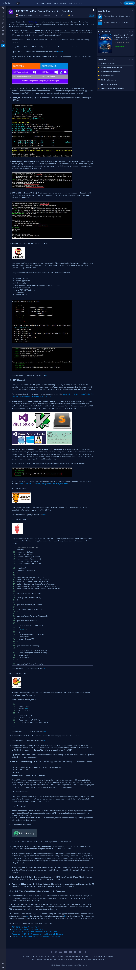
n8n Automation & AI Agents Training (112, 88)
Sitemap (110, 956)
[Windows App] (70, 952)
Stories (34, 959)
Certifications (102, 956)
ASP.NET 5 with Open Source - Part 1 (25, 927)
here (63, 47)
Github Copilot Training (108, 80)
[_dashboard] (3, 16)
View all (131, 11)
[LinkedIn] (60, 952)
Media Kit (54, 956)
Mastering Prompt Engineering (110, 71)
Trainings (63, 3)
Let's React (53, 959)
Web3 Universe (62, 959)
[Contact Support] (84, 952)
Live (75, 3)
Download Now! (119, 46)
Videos (48, 3)
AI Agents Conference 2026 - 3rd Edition (116, 22)
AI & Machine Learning (107, 63)
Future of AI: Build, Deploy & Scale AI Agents (117, 16)
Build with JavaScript (98, 959)
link (44, 514)
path (27, 916)
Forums (55, 3)
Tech (37, 3)
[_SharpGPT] (3, 41)
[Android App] (75, 952)
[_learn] (3, 23)
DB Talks (46, 959)
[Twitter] (56, 952)
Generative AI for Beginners (109, 84)
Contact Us (33, 956)
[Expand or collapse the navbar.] (3, 8)
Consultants (76, 956)
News (43, 3)
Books (70, 3)
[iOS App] (79, 952)
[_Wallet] (3, 19)
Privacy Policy (42, 956)
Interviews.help (72, 959)
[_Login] (3, 967)
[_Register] (3, 963)
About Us (26, 956)
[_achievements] (3, 26)
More (80, 3)
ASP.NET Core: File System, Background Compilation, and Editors (44, 484)
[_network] (3, 30)
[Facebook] (51, 952)
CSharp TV (40, 959)
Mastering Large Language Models (112, 67)
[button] (62, 15)
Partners (60, 956)
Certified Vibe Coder (107, 76)
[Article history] (37, 15)
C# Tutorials (67, 956)
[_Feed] (3, 12)
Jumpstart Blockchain (84, 959)
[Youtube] (65, 952)
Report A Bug (89, 956)
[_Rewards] (3, 37)
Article (92, 15)
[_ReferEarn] (3, 33)
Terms (49, 956)
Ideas (82, 956)
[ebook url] (105, 52)
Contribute (129, 3)
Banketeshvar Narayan (25, 15)
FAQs (95, 956)
